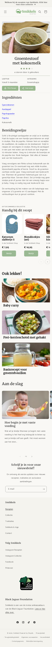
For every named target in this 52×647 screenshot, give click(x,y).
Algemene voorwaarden (29, 637)
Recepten (9, 509)
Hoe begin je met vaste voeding (20, 424)
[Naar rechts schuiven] (32, 456)
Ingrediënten (12, 97)
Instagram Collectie (13, 556)
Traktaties (9, 521)
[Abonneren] (44, 489)
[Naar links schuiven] (20, 456)
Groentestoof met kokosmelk (27, 60)
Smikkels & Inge (12, 527)
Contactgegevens (18, 641)
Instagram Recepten (13, 550)
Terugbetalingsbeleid (12, 637)
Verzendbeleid (45, 637)
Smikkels (16, 633)
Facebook (9, 562)
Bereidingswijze (14, 130)
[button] (5, 12)
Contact (8, 533)
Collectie (9, 515)
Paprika (5, 118)
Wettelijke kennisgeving (34, 641)
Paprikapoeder (8, 113)
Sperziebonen (8, 105)
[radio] (21, 68)
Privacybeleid (40, 633)
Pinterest (9, 568)
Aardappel (6, 109)
